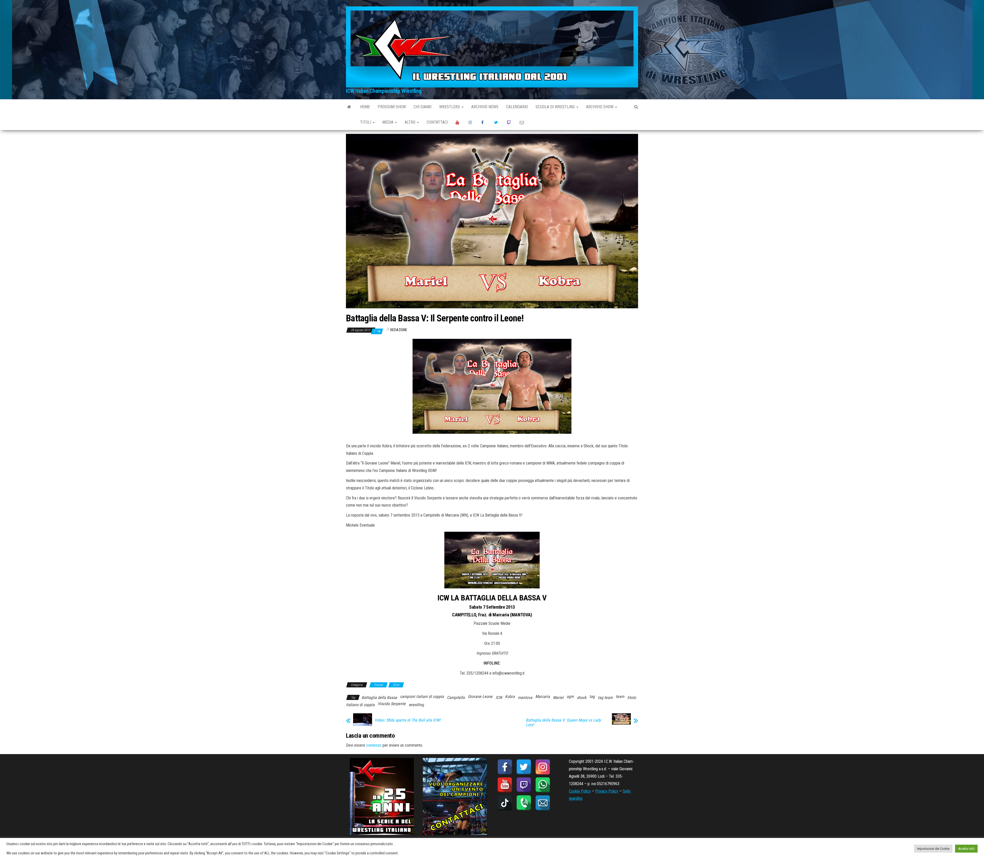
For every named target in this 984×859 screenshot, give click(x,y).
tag (592, 696)
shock (581, 697)
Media (388, 122)
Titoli (366, 122)
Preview (378, 685)
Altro (410, 122)
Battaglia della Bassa (379, 697)
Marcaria (542, 696)
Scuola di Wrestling (556, 106)
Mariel (558, 697)
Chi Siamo (423, 106)
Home (365, 106)
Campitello (456, 697)
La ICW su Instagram (471, 122)
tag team (605, 697)
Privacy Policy (606, 791)
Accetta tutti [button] (966, 849)
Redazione (398, 330)
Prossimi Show (392, 106)
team (620, 696)
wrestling (416, 704)
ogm (570, 696)
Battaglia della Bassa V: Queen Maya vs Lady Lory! (563, 722)
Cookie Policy (580, 791)
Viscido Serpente (392, 703)
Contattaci (437, 122)
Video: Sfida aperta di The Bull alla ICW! (407, 720)
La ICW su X (496, 122)
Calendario (517, 106)
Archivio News (484, 106)
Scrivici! (522, 122)
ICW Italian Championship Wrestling (384, 91)
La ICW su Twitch (509, 122)
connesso (374, 745)
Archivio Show (600, 106)
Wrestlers (450, 106)
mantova (525, 697)
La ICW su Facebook (483, 122)
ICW (499, 697)
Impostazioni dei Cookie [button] (933, 849)
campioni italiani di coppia (422, 696)
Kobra (510, 696)
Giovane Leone (480, 696)
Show (396, 685)
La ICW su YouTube (458, 122)
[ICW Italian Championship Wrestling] (349, 107)
